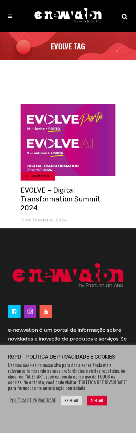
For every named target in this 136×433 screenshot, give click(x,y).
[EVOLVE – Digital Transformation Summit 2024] (68, 139)
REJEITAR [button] (71, 400)
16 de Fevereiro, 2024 (44, 220)
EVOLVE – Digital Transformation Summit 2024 (61, 199)
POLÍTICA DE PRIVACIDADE (32, 400)
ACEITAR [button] (96, 400)
